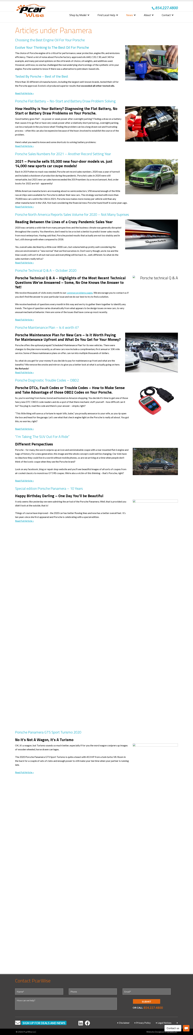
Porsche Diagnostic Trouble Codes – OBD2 (47, 380)
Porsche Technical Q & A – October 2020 (45, 270)
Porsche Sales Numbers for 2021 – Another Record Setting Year (63, 153)
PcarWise (31, 11)
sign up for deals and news (44, 1023)
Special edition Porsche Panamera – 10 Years (49, 488)
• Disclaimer (123, 1022)
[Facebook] (87, 1023)
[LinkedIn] (80, 1023)
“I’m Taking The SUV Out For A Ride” (42, 436)
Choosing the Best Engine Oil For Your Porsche (50, 40)
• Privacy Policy (142, 1022)
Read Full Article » (24, 93)
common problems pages (80, 292)
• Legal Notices (163, 1022)
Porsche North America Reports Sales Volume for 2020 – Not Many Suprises (72, 214)
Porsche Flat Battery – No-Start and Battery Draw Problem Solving (65, 101)
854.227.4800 (153, 1007)
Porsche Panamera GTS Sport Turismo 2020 (48, 732)
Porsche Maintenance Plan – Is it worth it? (47, 327)
